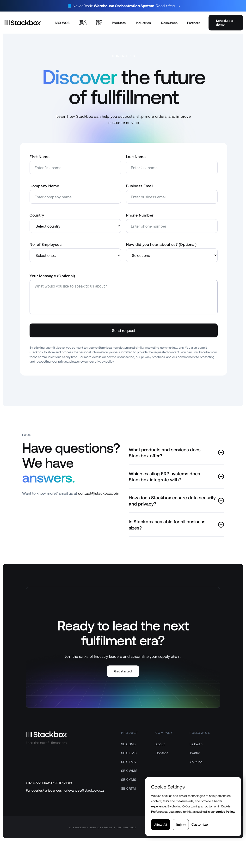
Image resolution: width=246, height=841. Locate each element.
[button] (119, 22)
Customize (199, 824)
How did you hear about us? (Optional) (161, 244)
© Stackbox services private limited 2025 (102, 827)
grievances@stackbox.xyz (84, 790)
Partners (193, 23)
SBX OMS (129, 753)
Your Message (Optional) (52, 275)
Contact (161, 753)
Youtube (196, 762)
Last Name (136, 156)
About (160, 744)
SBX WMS (83, 22)
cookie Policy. (225, 811)
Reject (181, 825)
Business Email (139, 185)
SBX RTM (128, 788)
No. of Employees (46, 244)
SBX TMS (99, 22)
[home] (27, 22)
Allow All (160, 825)
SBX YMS (128, 779)
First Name (39, 156)
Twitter (195, 753)
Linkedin (196, 744)
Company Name (44, 185)
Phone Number (140, 215)
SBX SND (128, 744)
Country (37, 215)
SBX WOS (62, 23)
